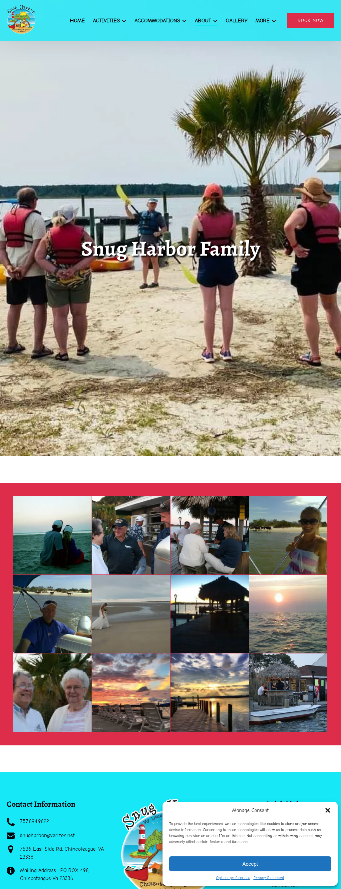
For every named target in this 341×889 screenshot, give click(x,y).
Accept (250, 864)
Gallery (237, 21)
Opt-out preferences (233, 877)
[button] (327, 810)
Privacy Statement (268, 877)
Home (77, 21)
